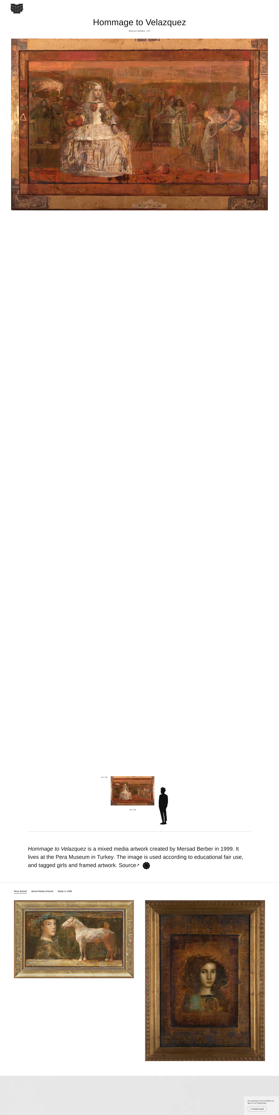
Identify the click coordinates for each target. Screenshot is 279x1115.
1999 (226, 848)
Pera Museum (73, 857)
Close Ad (264, 673)
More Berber (20, 891)
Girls (62, 865)
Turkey (105, 857)
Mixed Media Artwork (42, 891)
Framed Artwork (97, 865)
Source (127, 865)
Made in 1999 (65, 891)
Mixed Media (113, 848)
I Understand (257, 1109)
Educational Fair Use (218, 857)
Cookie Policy (261, 1103)
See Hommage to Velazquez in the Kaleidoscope (146, 865)
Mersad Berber (137, 31)
